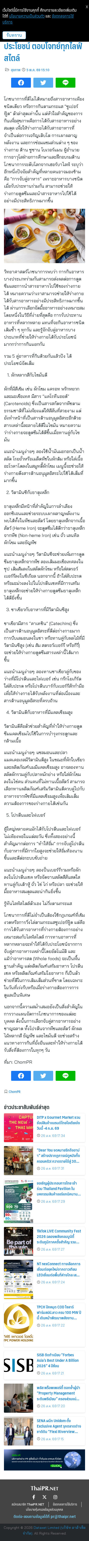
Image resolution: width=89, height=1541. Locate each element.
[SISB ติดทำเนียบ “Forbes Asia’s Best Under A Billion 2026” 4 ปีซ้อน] (18, 1365)
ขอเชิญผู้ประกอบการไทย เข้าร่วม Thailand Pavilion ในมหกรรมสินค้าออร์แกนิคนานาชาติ (58, 1191)
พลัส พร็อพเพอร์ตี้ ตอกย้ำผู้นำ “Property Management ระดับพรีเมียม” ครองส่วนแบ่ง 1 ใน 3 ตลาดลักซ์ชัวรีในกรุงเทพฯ (59, 1395)
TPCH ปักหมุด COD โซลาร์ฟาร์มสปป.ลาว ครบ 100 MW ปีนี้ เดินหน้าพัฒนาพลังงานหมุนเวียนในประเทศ (59, 1315)
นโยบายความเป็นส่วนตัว (26, 16)
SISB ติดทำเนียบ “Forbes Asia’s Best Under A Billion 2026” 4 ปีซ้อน (58, 1360)
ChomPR (15, 1091)
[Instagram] (55, 1497)
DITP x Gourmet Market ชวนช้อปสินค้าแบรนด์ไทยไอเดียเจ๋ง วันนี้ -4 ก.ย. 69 (58, 1123)
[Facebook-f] (33, 1497)
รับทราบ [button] (14, 35)
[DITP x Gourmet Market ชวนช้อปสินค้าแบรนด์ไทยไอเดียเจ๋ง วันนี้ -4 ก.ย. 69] (18, 1127)
